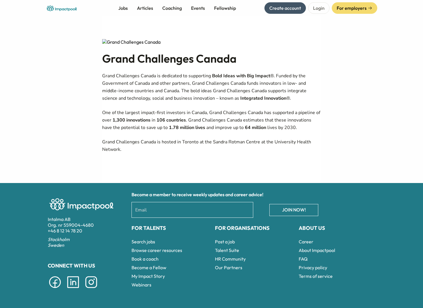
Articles (145, 8)
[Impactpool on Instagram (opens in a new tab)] (91, 289)
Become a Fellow (149, 267)
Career (306, 242)
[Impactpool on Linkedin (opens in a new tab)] (73, 289)
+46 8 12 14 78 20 (65, 231)
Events (198, 8)
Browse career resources (157, 250)
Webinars (141, 285)
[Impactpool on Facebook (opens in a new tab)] (55, 289)
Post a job (225, 242)
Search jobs (143, 242)
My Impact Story (148, 276)
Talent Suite (227, 250)
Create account (285, 8)
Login (319, 8)
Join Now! (294, 210)
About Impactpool (317, 250)
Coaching (172, 8)
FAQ (303, 259)
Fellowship (225, 8)
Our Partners (228, 267)
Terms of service (316, 276)
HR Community (230, 259)
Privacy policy (313, 267)
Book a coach (145, 259)
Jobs (123, 8)
